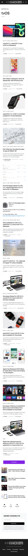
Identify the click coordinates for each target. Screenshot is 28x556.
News (12, 40)
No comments (18, 53)
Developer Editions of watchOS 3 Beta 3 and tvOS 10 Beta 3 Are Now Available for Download (14, 408)
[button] (2, 2)
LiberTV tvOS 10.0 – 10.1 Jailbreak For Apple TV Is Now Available (14, 262)
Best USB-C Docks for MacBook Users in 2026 (16, 479)
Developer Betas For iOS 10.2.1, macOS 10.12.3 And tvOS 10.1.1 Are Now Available (13, 298)
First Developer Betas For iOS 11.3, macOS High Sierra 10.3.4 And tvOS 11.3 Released (13, 187)
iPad (4, 76)
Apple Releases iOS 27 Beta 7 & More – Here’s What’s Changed (16, 470)
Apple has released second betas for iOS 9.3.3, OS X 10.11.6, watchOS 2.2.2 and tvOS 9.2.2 (13, 443)
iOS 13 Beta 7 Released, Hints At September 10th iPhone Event (13, 79)
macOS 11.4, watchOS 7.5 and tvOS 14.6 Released (12, 44)
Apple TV (5, 40)
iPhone (7, 76)
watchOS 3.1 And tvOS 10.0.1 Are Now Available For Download (13, 334)
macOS (8, 40)
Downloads (15, 549)
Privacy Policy (14, 551)
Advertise (21, 549)
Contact (9, 549)
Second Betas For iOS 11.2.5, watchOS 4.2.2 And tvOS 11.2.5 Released (13, 224)
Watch (15, 40)
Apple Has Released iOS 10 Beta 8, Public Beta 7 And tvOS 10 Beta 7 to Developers (14, 371)
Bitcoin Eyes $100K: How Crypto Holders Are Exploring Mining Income (17, 488)
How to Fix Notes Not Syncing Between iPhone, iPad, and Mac (17, 496)
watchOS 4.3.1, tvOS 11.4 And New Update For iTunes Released (14, 115)
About (4, 549)
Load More (14, 462)
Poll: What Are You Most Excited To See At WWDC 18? (13, 150)
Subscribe (13, 523)
